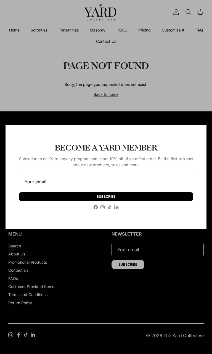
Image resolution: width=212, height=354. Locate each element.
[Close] (197, 135)
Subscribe (106, 196)
